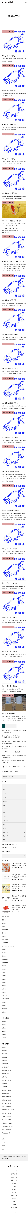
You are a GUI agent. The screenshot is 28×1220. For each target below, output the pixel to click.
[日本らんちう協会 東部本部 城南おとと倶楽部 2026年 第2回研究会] (6, 909)
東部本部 (5, 832)
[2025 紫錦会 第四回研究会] (14, 320)
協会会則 (14, 1198)
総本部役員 (14, 1207)
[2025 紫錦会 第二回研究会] (14, 389)
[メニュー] (26, 2)
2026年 (11, 31)
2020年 (5, 793)
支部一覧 (14, 1192)
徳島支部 (4, 949)
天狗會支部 (4, 1086)
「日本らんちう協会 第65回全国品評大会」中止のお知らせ (14, 767)
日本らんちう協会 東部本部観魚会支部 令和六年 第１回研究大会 (14, 731)
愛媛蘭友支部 (5, 959)
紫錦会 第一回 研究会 (9, 686)
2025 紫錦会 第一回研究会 (10, 437)
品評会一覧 (14, 1180)
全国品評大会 (14, 1177)
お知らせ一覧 (14, 1195)
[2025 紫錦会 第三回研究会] (14, 354)
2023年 (5, 805)
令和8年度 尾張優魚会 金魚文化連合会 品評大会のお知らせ (19, 864)
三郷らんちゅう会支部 (7, 1126)
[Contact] (15, 1212)
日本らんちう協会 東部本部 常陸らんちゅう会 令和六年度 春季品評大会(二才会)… (14, 736)
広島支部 (4, 975)
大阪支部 (4, 923)
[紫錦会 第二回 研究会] (14, 637)
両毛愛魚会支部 (5, 1073)
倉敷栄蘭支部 (5, 939)
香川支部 (4, 952)
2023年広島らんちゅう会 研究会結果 (11, 752)
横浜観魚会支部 (5, 1093)
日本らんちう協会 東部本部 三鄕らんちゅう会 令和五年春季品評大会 (14, 756)
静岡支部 (4, 1031)
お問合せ (14, 1204)
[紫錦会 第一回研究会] (14, 144)
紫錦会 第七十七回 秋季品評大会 (13, 261)
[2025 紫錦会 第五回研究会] (14, 286)
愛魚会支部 (4, 1054)
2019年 (5, 789)
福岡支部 (4, 985)
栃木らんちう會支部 (6, 1129)
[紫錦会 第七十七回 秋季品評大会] (14, 247)
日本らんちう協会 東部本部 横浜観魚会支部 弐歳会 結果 (14, 761)
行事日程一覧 (14, 1174)
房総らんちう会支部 (6, 1090)
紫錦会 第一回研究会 (9, 159)
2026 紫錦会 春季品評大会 (10, 193)
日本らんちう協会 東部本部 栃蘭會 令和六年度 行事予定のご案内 (14, 742)
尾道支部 (4, 979)
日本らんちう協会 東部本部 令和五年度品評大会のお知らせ (14, 747)
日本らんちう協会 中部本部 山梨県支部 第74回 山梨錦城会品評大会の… (19, 876)
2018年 (5, 786)
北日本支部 (4, 1077)
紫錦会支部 (4, 1057)
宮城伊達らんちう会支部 (8, 1110)
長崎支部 (4, 1002)
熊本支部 (4, 1005)
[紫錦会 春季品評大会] (14, 702)
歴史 (14, 1201)
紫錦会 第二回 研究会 (9, 652)
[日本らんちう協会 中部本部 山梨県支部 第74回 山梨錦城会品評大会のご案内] (6, 878)
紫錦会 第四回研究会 (9, 56)
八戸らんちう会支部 (6, 1116)
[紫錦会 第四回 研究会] (14, 569)
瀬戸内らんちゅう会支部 (8, 946)
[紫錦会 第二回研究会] (14, 110)
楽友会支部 (4, 1060)
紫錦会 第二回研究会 (9, 124)
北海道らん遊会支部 (6, 1096)
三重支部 (4, 1028)
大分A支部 (4, 995)
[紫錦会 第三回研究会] (14, 76)
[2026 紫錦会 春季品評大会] (14, 179)
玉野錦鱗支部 (5, 942)
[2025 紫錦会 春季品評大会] (14, 457)
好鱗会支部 (4, 1083)
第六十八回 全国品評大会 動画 (12, 221)
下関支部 (4, 982)
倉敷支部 (4, 936)
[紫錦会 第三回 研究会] (14, 603)
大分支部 (4, 992)
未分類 (5, 828)
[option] (14, 1157)
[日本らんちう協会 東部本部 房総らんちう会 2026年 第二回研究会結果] (6, 898)
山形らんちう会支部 (6, 1103)
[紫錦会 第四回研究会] (14, 41)
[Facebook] (12, 1212)
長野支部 (4, 1034)
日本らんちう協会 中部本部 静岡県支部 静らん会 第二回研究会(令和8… (19, 886)
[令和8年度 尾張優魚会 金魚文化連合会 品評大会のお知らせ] (6, 867)
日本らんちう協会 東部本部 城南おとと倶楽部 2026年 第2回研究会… (19, 907)
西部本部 (5, 836)
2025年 (11, 202)
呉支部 (3, 972)
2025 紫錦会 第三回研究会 (10, 369)
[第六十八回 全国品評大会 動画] (14, 209)
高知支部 (4, 966)
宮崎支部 (4, 1012)
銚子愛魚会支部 (5, 1067)
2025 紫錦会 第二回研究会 (10, 403)
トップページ (14, 1171)
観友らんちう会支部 (6, 1113)
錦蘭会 (5, 839)
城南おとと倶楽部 (6, 1133)
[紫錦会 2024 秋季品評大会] (14, 496)
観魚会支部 (4, 1050)
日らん (5, 824)
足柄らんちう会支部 (6, 1106)
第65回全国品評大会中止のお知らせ (10, 771)
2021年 (5, 797)
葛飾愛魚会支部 (5, 1063)
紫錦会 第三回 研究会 (9, 617)
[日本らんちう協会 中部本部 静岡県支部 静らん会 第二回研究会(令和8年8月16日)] (6, 888)
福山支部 (4, 969)
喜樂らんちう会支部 (6, 1100)
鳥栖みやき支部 (5, 998)
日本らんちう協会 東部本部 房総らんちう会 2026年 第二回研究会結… (19, 897)
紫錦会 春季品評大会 (9, 714)
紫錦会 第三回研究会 (9, 90)
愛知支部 (4, 1024)
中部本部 (5, 820)
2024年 (12, 485)
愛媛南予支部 (5, 962)
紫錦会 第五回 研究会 (9, 549)
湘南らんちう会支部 (6, 1070)
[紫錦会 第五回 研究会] (14, 534)
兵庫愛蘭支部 (5, 929)
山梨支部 (4, 1038)
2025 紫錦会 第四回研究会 (10, 334)
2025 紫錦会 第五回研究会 (10, 300)
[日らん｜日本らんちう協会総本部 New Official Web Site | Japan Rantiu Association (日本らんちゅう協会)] (7, 2)
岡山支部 (4, 933)
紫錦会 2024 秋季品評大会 (10, 510)
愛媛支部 (4, 956)
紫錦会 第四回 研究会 (9, 583)
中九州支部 (4, 1008)
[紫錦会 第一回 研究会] (14, 671)
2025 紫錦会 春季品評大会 (10, 471)
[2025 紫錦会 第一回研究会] (14, 423)
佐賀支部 (4, 989)
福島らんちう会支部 (6, 1080)
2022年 (5, 801)
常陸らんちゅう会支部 (7, 1123)
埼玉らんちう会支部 (6, 1119)
